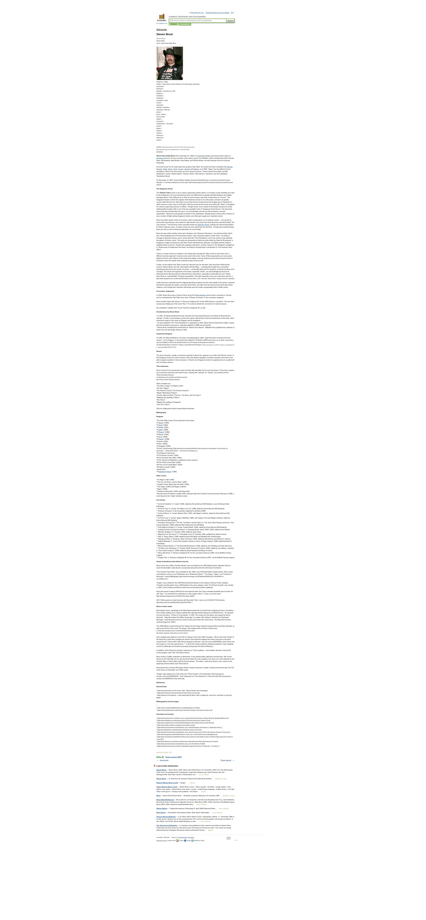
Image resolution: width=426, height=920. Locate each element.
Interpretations (185, 24)
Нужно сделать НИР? (173, 757)
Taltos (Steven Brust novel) (166, 787)
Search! (230, 21)
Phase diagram (226, 760)
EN (232, 13)
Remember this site (197, 13)
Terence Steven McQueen (166, 817)
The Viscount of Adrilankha (166, 825)
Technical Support (182, 837)
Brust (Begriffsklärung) (165, 800)
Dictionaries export (161, 840)
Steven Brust (161, 770)
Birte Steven (161, 812)
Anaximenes (164, 760)
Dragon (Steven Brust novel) (167, 783)
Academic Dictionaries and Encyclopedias (187, 17)
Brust (158, 795)
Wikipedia (174, 24)
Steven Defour (161, 808)
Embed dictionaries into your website (217, 13)
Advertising (191, 837)
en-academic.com (161, 23)
